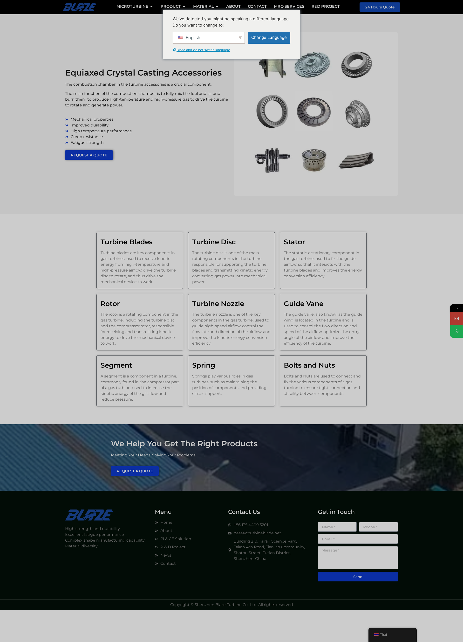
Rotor (110, 304)
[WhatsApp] (456, 331)
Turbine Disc (214, 242)
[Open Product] (184, 6)
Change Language (269, 37)
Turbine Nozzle (218, 304)
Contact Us (244, 511)
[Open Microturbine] (151, 6)
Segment (116, 365)
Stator (294, 242)
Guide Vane (303, 304)
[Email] (456, 318)
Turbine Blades (126, 242)
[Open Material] (217, 6)
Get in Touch (336, 511)
